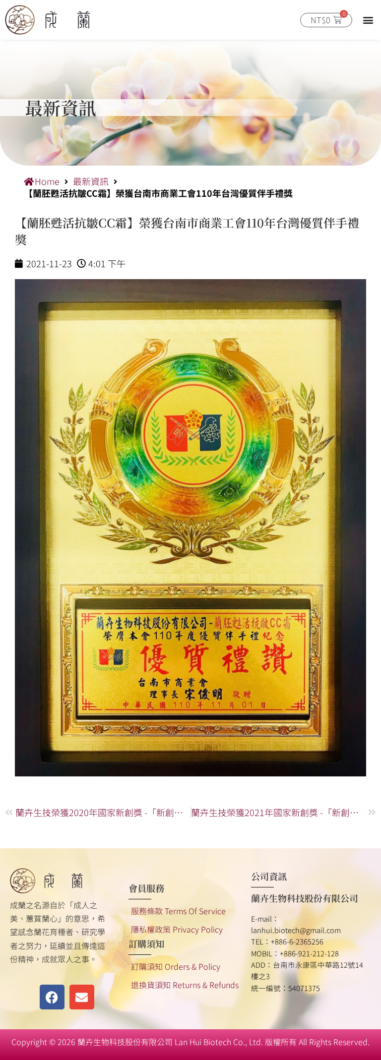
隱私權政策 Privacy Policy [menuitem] (177, 929)
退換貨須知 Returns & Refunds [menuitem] (185, 985)
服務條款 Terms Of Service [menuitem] (178, 911)
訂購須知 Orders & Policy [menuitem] (175, 966)
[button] (368, 20)
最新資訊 (91, 181)
